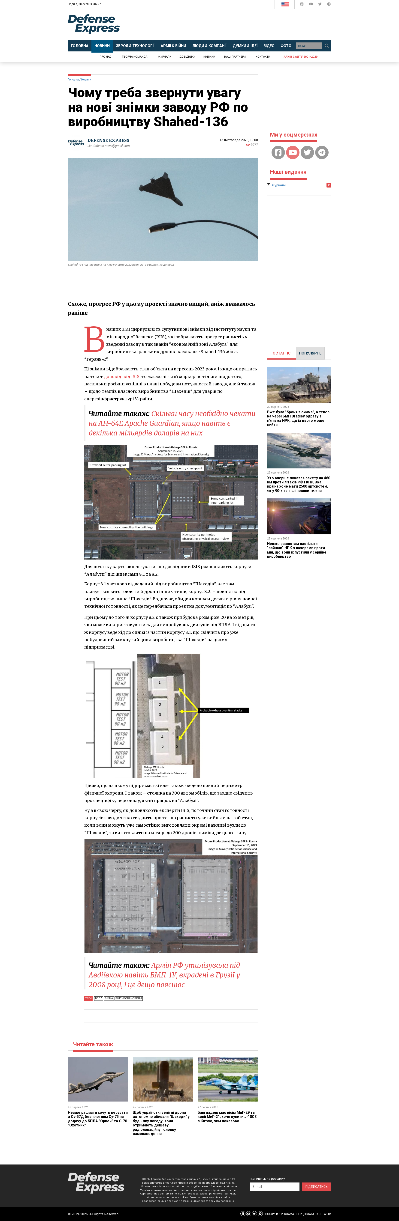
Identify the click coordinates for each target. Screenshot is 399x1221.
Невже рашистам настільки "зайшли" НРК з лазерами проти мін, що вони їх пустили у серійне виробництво (296, 550)
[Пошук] (327, 45)
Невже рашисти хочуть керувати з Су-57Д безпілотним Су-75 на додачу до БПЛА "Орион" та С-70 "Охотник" (98, 1118)
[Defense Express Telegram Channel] (329, 5)
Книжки (209, 56)
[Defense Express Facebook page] (302, 5)
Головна (73, 79)
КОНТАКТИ (324, 1214)
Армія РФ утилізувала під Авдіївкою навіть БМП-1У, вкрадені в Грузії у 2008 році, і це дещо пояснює (164, 975)
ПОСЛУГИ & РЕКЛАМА (279, 1214)
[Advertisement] (238, 24)
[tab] (281, 353)
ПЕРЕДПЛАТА (305, 1214)
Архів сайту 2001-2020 (300, 56)
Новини (86, 79)
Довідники (187, 56)
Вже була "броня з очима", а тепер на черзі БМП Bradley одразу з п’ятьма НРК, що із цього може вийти (298, 418)
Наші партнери (235, 56)
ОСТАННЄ (281, 353)
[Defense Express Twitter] (320, 5)
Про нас (106, 56)
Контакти (263, 56)
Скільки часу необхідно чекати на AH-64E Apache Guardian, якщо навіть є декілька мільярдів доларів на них (172, 423)
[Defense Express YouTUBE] (311, 5)
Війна (109, 998)
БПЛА (98, 998)
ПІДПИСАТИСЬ (316, 1186)
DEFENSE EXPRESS (108, 140)
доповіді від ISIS (121, 376)
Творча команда (134, 56)
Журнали (164, 56)
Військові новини (128, 998)
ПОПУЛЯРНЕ (310, 353)
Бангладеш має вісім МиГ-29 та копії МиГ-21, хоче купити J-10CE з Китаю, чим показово (227, 1116)
